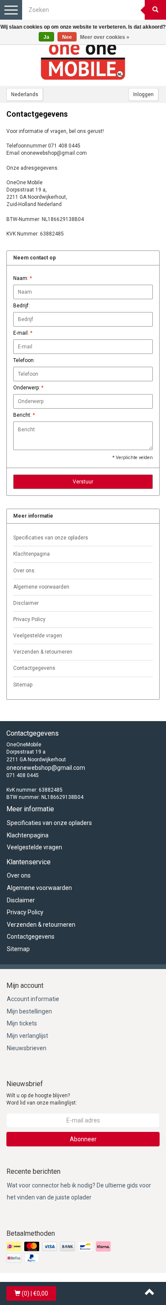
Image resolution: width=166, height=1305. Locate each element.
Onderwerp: (28, 388)
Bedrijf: (21, 306)
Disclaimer (26, 603)
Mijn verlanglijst (27, 1035)
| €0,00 (35, 1293)
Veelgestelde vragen (37, 636)
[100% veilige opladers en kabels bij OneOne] (83, 60)
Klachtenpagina (31, 554)
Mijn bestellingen (29, 1011)
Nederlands (24, 94)
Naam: (22, 278)
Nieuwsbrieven (26, 1048)
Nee (67, 37)
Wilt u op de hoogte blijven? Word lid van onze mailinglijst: (41, 1099)
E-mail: (22, 333)
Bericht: (24, 415)
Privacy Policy (29, 619)
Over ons (23, 571)
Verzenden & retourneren (42, 652)
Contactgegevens (34, 668)
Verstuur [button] (83, 482)
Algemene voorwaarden (41, 587)
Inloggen (143, 94)
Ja (46, 37)
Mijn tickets (22, 1023)
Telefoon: (24, 360)
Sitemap (22, 685)
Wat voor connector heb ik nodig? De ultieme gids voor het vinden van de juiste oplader (79, 1191)
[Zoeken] (155, 10)
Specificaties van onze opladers (50, 538)
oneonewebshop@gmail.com (45, 767)
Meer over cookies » (104, 37)
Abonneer (83, 1139)
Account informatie (33, 999)
